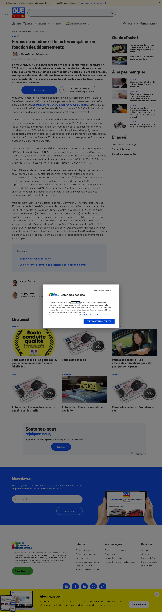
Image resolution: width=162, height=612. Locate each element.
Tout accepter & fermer (99, 321)
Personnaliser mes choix (99, 315)
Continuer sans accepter (102, 291)
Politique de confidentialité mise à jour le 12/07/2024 (68, 315)
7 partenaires (75, 303)
